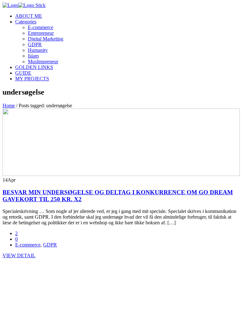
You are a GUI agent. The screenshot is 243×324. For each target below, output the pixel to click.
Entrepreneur (41, 33)
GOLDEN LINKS (34, 67)
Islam (33, 56)
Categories (25, 21)
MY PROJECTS (32, 78)
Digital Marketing (45, 38)
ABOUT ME (28, 16)
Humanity (38, 50)
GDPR (35, 44)
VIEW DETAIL (19, 255)
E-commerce (40, 27)
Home (9, 105)
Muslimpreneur (43, 61)
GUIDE (23, 73)
